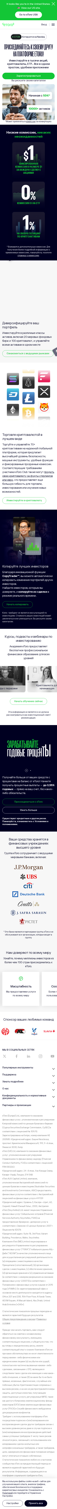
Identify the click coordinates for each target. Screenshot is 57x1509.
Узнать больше (28, 810)
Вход (44, 24)
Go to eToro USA (28, 14)
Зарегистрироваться (28, 76)
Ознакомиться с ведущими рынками (28, 353)
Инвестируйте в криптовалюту (24, 500)
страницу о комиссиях (28, 255)
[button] (26, 770)
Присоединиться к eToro (28, 802)
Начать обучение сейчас (28, 701)
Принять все (36, 1503)
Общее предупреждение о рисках (18, 1319)
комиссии (31, 121)
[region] (28, 1493)
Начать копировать (17, 604)
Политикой (7, 1493)
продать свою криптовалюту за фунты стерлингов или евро (28, 476)
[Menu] (53, 24)
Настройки (13, 1503)
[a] (4, 1056)
